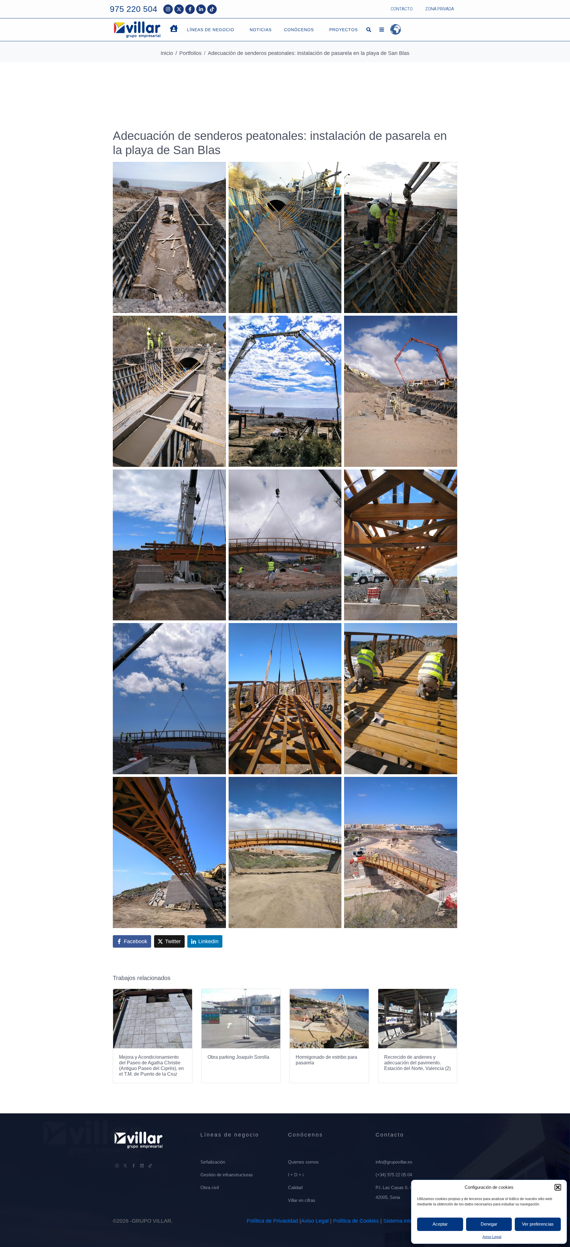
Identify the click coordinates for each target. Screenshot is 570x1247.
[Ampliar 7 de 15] (218, 477)
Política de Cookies (356, 1221)
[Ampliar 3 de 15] (449, 170)
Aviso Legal (491, 1237)
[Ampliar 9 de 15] (449, 477)
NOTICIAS (261, 29)
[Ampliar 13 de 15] (218, 785)
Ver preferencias (538, 1224)
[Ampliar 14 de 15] (334, 785)
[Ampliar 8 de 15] (334, 477)
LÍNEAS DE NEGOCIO (210, 29)
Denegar (489, 1224)
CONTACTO (402, 9)
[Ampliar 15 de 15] (449, 785)
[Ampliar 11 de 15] (334, 631)
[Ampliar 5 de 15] (334, 323)
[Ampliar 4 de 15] (218, 323)
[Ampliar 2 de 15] (334, 170)
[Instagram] (168, 9)
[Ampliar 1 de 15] (218, 170)
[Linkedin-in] (201, 9)
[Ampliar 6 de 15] (449, 323)
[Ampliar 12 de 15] (449, 631)
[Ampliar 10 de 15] (218, 631)
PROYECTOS (343, 29)
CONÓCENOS (299, 29)
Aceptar (440, 1224)
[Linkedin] (142, 1165)
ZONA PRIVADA (439, 9)
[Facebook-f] (190, 9)
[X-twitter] (179, 9)
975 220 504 (133, 9)
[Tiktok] (212, 9)
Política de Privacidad (272, 1221)
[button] (558, 1187)
